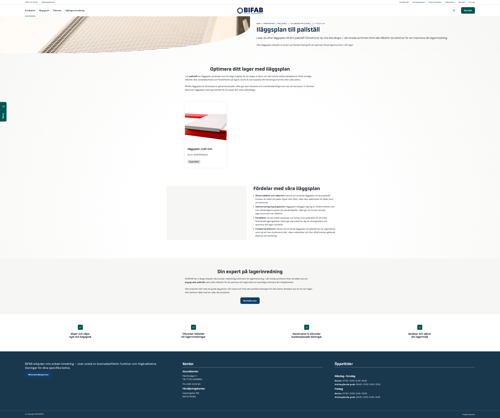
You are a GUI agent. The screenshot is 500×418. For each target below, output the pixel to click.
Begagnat (44, 10)
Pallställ (282, 23)
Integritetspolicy (469, 414)
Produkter (30, 10)
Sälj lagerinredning (75, 10)
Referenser (450, 2)
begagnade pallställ (195, 282)
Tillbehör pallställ (300, 23)
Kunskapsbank (419, 2)
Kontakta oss (250, 300)
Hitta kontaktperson (38, 374)
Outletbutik (404, 2)
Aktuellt (461, 2)
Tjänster (57, 10)
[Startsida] (250, 10)
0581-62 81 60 (193, 384)
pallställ (193, 76)
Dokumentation (435, 2)
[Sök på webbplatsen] (454, 10)
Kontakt (468, 10)
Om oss (472, 2)
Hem (259, 23)
